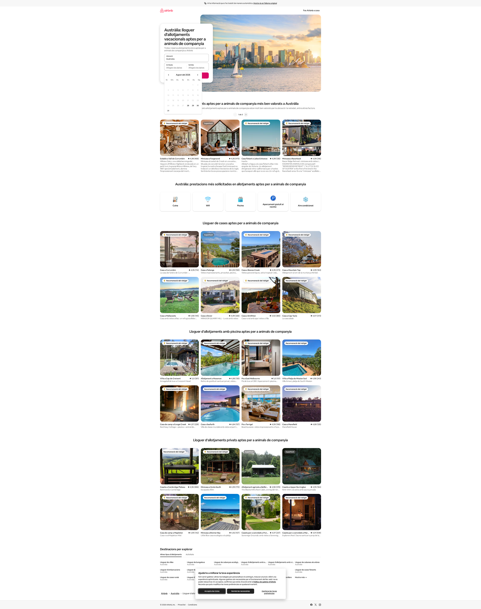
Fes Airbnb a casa (311, 10)
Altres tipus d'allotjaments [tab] (171, 554)
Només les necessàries (240, 591)
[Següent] (246, 115)
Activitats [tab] (190, 554)
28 (188, 105)
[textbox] (175, 67)
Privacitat (182, 605)
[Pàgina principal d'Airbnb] (166, 10)
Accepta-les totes (211, 591)
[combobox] (186, 58)
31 (168, 111)
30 (198, 105)
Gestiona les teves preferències (269, 592)
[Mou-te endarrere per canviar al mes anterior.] (168, 75)
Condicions (192, 605)
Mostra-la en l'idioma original (265, 3)
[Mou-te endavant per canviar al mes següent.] (197, 75)
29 (193, 105)
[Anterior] (235, 115)
